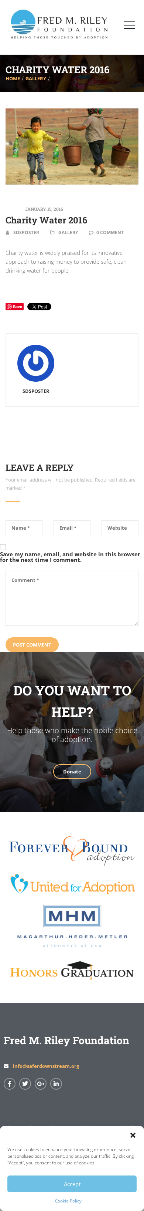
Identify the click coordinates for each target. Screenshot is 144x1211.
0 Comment (110, 232)
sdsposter (26, 232)
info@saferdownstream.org (46, 1066)
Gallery (35, 78)
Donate (72, 771)
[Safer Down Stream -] (28, 26)
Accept (72, 1184)
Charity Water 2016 (46, 220)
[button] (133, 1135)
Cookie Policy (68, 1201)
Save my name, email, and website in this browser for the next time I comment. (70, 557)
